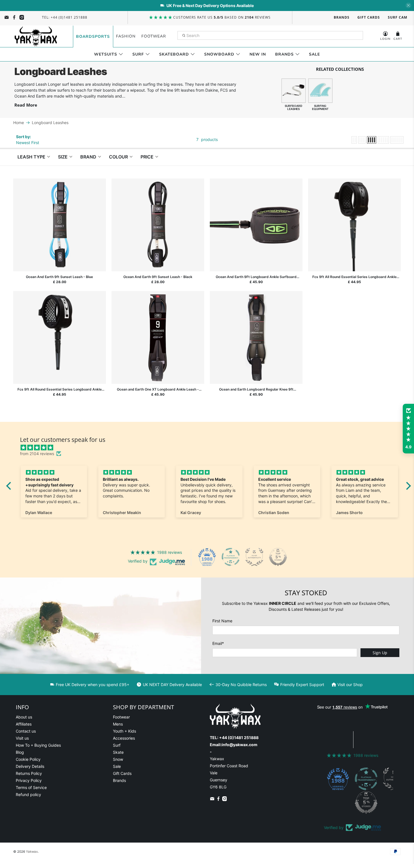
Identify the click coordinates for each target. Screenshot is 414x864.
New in (258, 54)
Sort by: (23, 136)
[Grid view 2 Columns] (354, 140)
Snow (118, 759)
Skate (118, 752)
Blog (20, 752)
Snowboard (219, 54)
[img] (211, 447)
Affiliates (24, 724)
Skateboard (174, 54)
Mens (118, 724)
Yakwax (32, 852)
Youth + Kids (124, 731)
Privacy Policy (29, 780)
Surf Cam (397, 17)
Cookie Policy (28, 759)
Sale (314, 54)
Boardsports (93, 36)
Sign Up (380, 652)
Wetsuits (105, 54)
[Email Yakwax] (6, 17)
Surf (138, 54)
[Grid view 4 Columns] (371, 140)
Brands (342, 17)
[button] (408, 428)
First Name (222, 620)
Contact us (26, 731)
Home (18, 123)
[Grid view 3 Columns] (362, 140)
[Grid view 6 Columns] (397, 140)
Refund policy (28, 794)
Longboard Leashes (50, 123)
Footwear (153, 36)
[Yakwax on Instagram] (21, 17)
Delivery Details (30, 766)
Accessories (124, 738)
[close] (408, 5)
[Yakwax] (36, 36)
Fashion (125, 36)
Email (218, 643)
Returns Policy (29, 773)
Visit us (22, 738)
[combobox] (270, 35)
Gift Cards (368, 17)
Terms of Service (31, 787)
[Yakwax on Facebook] (14, 17)
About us (24, 717)
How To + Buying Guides (38, 745)
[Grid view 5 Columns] (383, 140)
